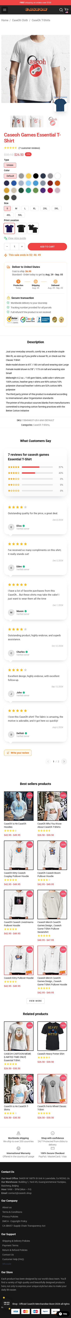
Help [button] (65, 1314)
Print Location (11, 220)
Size (6, 203)
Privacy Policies (10, 1216)
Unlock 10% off (7, 1303)
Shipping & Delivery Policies (16, 1241)
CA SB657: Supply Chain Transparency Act (23, 1225)
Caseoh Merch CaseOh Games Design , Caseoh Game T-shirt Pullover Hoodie (52, 981)
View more (35, 1001)
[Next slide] (64, 68)
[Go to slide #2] (35, 121)
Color (7, 170)
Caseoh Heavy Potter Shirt (50, 1053)
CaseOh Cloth (20, 20)
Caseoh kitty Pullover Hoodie (19, 978)
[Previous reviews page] (48, 761)
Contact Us (8, 1254)
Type (6, 160)
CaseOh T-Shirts (41, 20)
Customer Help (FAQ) (13, 1259)
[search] (61, 10)
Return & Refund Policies (14, 1250)
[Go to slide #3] (53, 121)
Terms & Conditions (12, 1212)
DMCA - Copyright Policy (14, 1221)
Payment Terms (10, 1245)
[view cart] (66, 10)
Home (4, 20)
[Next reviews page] (64, 761)
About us (7, 1207)
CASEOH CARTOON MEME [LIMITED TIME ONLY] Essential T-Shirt (17, 1057)
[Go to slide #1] (18, 121)
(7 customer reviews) (29, 148)
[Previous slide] (6, 68)
